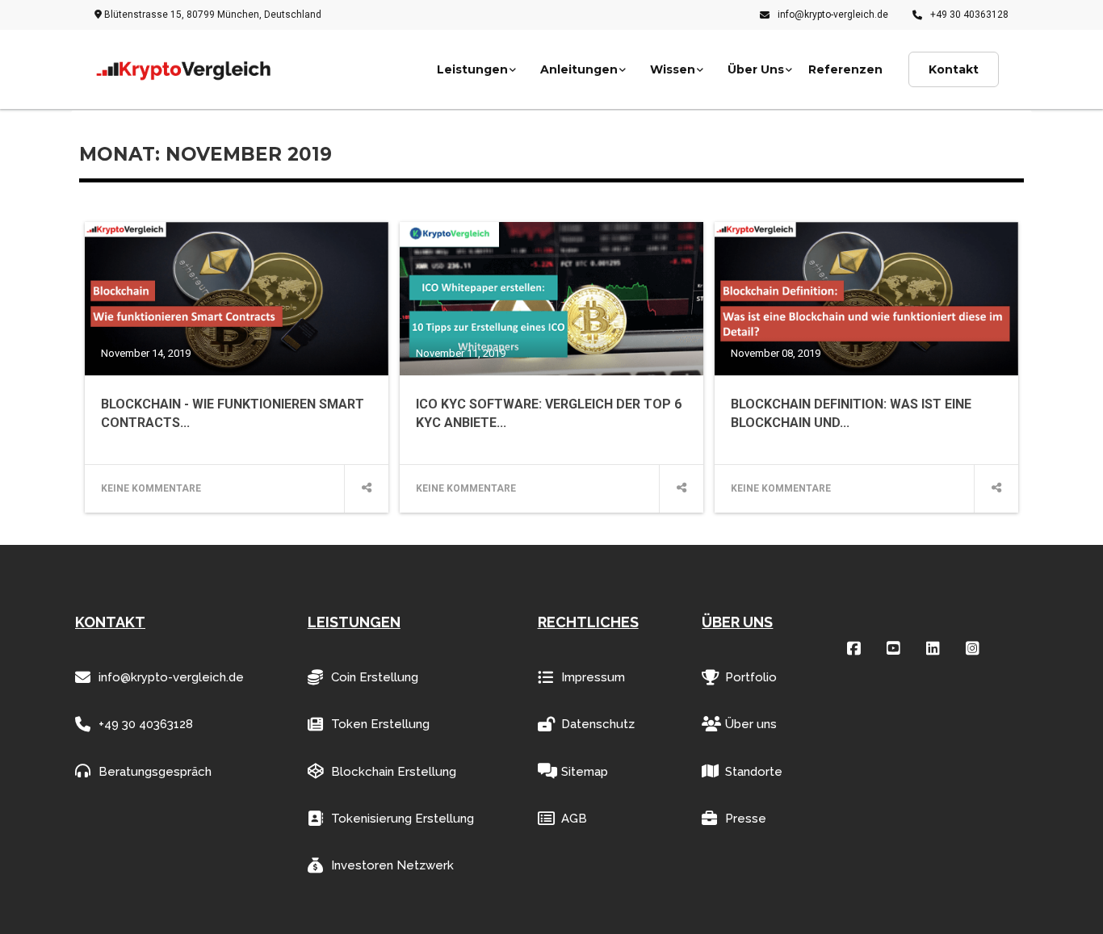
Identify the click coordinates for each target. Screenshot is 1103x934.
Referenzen (845, 69)
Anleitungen (579, 69)
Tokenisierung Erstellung (402, 818)
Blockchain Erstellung (393, 771)
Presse (745, 818)
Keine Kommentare (151, 488)
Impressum (593, 677)
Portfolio (751, 677)
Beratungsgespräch (155, 771)
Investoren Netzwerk (392, 865)
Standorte (753, 771)
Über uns (751, 724)
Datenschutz (598, 724)
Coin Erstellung (374, 677)
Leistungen (472, 69)
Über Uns (756, 69)
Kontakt (954, 69)
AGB (574, 818)
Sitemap (584, 771)
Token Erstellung (380, 724)
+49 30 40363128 (969, 14)
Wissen (672, 69)
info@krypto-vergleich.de (833, 14)
